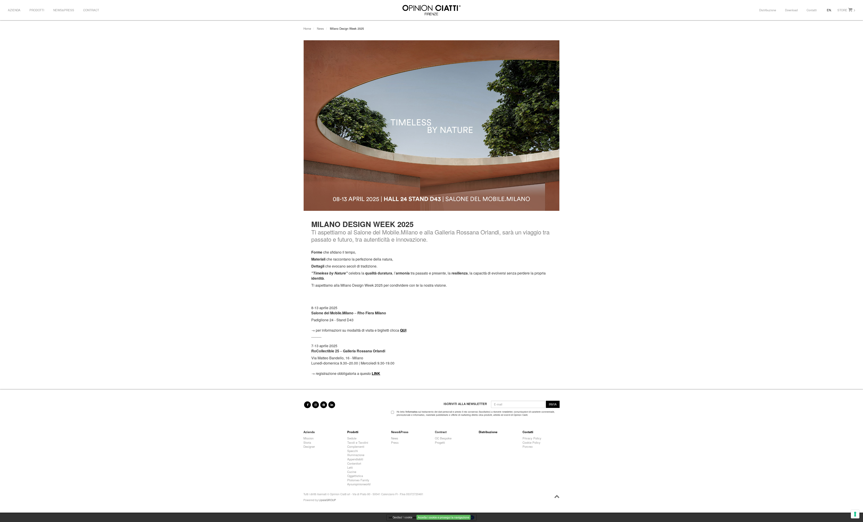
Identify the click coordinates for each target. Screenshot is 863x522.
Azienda (14, 10)
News (320, 28)
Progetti (440, 443)
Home (307, 28)
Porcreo (528, 447)
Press (395, 443)
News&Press (63, 10)
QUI (403, 330)
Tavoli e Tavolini (357, 443)
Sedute (351, 438)
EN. (829, 10)
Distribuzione (767, 10)
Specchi (352, 451)
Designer (309, 447)
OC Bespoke (443, 438)
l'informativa (411, 411)
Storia (307, 443)
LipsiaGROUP (327, 500)
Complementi (355, 447)
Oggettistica (355, 476)
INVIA (553, 404)
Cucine (351, 472)
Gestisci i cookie (402, 517)
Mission (308, 438)
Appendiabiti (355, 459)
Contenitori (354, 463)
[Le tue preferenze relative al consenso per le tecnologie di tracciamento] (855, 514)
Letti (350, 468)
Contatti (812, 10)
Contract (91, 10)
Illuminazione (355, 455)
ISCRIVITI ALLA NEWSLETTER (465, 404)
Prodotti (36, 10)
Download (791, 10)
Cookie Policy (531, 443)
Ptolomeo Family (358, 480)
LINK (376, 373)
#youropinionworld (358, 484)
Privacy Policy (532, 438)
